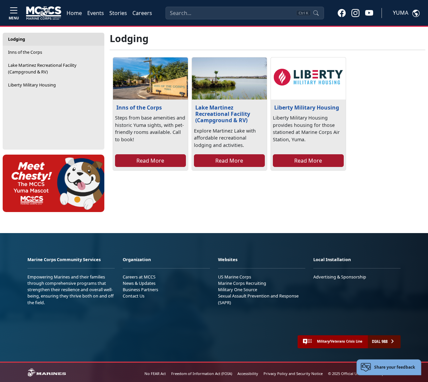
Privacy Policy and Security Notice (293, 373)
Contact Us (133, 296)
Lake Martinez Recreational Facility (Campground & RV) (42, 68)
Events (95, 13)
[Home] (43, 13)
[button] (342, 12)
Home (74, 13)
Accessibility (247, 373)
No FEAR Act (155, 373)
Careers (142, 13)
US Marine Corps (234, 277)
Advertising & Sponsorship (339, 277)
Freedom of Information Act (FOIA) (201, 373)
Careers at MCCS (139, 277)
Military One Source (237, 289)
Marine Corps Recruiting (242, 283)
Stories (118, 13)
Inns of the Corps (25, 52)
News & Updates (139, 283)
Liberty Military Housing (32, 85)
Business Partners (140, 289)
